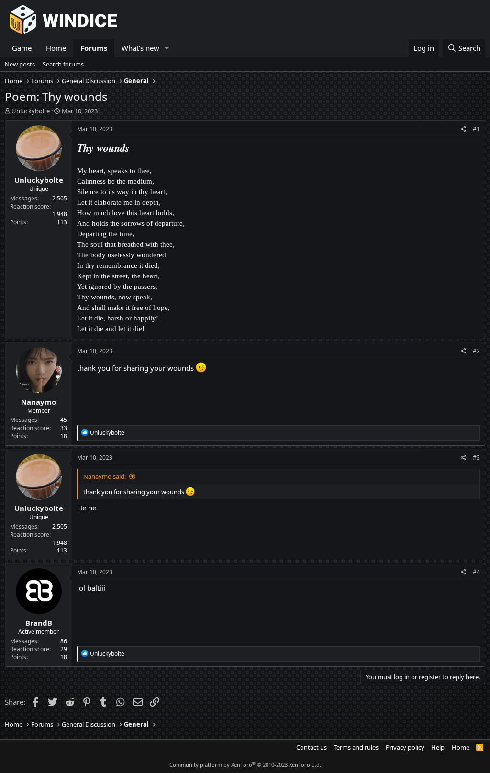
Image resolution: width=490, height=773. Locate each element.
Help (438, 747)
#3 (476, 457)
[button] (167, 48)
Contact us (311, 747)
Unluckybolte (30, 111)
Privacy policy (405, 747)
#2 (476, 351)
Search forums (63, 64)
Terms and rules (356, 747)
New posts (20, 64)
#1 (476, 129)
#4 (476, 572)
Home (56, 48)
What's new (140, 48)
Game (22, 48)
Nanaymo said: (104, 476)
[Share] (463, 129)
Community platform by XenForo (245, 764)
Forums (93, 48)
